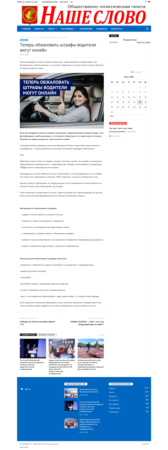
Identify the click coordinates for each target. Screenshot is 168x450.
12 (123, 97)
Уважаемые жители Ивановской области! (89, 390)
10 (112, 97)
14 (134, 97)
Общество (113, 396)
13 (129, 97)
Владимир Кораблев (117, 131)
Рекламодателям (49, 2)
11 (117, 97)
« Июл (111, 116)
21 (134, 102)
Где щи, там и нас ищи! (121, 128)
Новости (39, 28)
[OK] (146, 1)
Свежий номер (114, 408)
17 (112, 102)
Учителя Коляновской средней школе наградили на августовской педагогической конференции (32, 364)
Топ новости (114, 400)
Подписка (101, 28)
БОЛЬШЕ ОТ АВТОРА (46, 335)
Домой (22, 37)
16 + (71, 2)
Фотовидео (67, 28)
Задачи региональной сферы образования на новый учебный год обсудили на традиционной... (89, 424)
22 (140, 102)
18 (118, 102)
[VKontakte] (149, 2)
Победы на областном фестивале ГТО (37, 323)
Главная (26, 28)
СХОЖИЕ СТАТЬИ (28, 335)
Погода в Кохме (130, 40)
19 (123, 102)
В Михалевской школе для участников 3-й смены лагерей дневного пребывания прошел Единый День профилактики (91, 364)
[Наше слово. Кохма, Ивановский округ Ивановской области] (84, 14)
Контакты (64, 2)
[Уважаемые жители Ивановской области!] (70, 393)
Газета (51, 28)
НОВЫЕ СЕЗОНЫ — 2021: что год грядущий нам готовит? (87, 323)
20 (129, 102)
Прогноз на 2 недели (143, 42)
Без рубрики (114, 404)
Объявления (86, 28)
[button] (147, 29)
